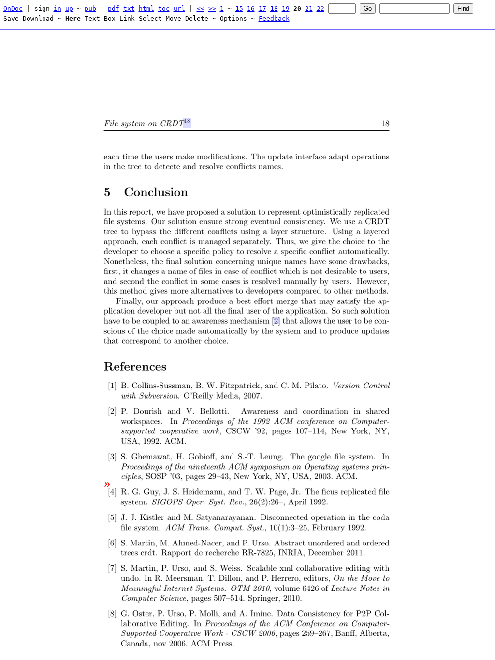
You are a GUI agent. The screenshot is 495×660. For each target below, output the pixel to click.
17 (262, 8)
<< (200, 8)
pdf (113, 8)
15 (239, 8)
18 (274, 8)
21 (309, 8)
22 (320, 8)
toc (164, 8)
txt (129, 8)
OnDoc (13, 8)
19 (286, 8)
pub (90, 8)
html (146, 8)
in (57, 8)
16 (251, 8)
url (179, 8)
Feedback (274, 18)
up (69, 8)
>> (212, 8)
